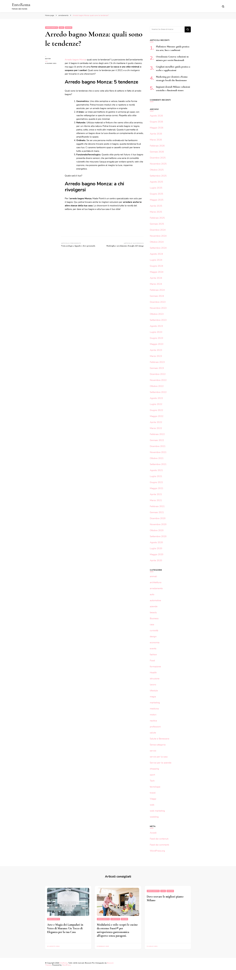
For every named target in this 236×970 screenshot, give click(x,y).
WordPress (66, 965)
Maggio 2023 (156, 344)
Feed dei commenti (159, 844)
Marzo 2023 (156, 356)
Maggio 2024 (156, 271)
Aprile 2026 (156, 133)
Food (152, 660)
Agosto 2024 (156, 253)
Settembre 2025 (158, 175)
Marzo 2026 (156, 139)
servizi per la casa (158, 756)
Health (153, 672)
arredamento (51, 27)
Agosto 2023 (156, 326)
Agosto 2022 (156, 398)
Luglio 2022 (156, 404)
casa (61, 27)
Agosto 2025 (156, 181)
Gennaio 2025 (157, 223)
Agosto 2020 (156, 542)
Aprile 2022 (156, 422)
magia (153, 696)
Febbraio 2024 (157, 289)
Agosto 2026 (156, 115)
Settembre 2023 (158, 320)
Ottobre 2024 (157, 241)
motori (153, 714)
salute (153, 732)
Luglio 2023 (156, 332)
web (152, 804)
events (153, 648)
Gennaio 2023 (157, 368)
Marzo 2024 (156, 283)
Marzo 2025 (156, 211)
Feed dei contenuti (159, 838)
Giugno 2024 (156, 265)
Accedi (153, 832)
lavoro (153, 684)
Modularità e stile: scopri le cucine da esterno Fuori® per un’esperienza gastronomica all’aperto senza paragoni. (117, 930)
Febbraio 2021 (157, 506)
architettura (155, 582)
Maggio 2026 (156, 127)
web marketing (157, 810)
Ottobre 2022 (157, 386)
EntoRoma (21, 4)
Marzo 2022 (156, 428)
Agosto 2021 (156, 470)
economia (154, 642)
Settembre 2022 (158, 392)
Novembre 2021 (158, 452)
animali (153, 576)
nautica (153, 720)
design (68, 27)
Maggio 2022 (156, 416)
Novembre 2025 (158, 163)
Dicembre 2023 (158, 302)
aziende (153, 606)
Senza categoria (157, 744)
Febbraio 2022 (157, 434)
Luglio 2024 (156, 259)
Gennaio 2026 (157, 151)
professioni (155, 726)
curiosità (154, 630)
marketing (155, 702)
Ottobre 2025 (157, 169)
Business (154, 618)
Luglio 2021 (156, 476)
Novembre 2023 (158, 308)
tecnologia (155, 786)
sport (152, 774)
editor (48, 59)
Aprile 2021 (156, 494)
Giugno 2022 (156, 410)
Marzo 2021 (156, 500)
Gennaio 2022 (157, 440)
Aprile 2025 (156, 205)
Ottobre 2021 (157, 458)
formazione (155, 666)
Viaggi (153, 798)
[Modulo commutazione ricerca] (223, 6)
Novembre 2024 (158, 235)
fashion (153, 654)
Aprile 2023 (156, 350)
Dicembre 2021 (158, 446)
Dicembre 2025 (158, 157)
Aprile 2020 (156, 560)
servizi (153, 750)
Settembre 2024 (158, 247)
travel (153, 792)
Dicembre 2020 (158, 518)
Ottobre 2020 (157, 530)
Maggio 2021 (156, 488)
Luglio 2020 (156, 548)
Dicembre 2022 (158, 374)
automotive (155, 600)
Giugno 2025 (156, 193)
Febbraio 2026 (157, 145)
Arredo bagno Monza (75, 59)
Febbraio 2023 (157, 362)
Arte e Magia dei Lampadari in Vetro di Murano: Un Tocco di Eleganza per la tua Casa (65, 928)
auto (152, 594)
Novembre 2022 (158, 380)
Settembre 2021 (158, 464)
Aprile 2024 (156, 277)
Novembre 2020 (158, 524)
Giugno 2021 (156, 482)
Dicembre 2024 (158, 229)
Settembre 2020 (158, 536)
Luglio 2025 (156, 187)
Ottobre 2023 (157, 314)
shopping (154, 768)
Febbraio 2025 (157, 217)
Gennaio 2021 (157, 512)
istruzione (154, 678)
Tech (152, 780)
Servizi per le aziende (160, 762)
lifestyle (154, 690)
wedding (154, 816)
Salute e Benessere (159, 738)
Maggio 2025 (156, 199)
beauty (153, 612)
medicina (154, 708)
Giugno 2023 (156, 338)
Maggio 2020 (156, 554)
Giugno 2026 (156, 121)
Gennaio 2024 (157, 296)
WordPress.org (157, 850)
